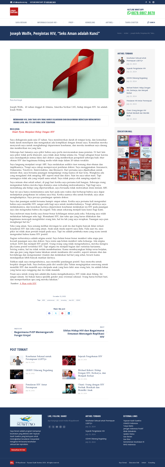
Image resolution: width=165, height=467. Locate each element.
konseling (64, 300)
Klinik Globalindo (129, 431)
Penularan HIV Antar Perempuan (36, 386)
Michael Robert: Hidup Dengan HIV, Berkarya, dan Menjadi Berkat (92, 373)
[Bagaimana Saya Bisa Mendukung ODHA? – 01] (134, 175)
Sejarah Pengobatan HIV (90, 356)
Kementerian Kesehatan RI (133, 442)
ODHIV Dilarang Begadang (39, 370)
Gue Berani (127, 436)
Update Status (128, 434)
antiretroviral (50, 300)
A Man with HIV (28, 283)
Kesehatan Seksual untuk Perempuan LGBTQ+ (38, 357)
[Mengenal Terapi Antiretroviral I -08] (123, 175)
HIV (58, 300)
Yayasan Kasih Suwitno (132, 420)
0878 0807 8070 (51, 2)
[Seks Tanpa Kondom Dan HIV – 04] (146, 164)
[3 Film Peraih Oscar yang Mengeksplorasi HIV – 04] (123, 141)
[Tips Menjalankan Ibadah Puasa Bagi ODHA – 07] (146, 141)
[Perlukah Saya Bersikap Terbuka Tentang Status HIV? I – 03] (123, 152)
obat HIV (71, 300)
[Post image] (16, 360)
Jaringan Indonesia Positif (133, 428)
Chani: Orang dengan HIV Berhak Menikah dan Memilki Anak (91, 387)
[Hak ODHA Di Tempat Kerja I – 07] (134, 164)
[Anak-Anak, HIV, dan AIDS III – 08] (146, 152)
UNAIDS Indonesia (130, 423)
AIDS (43, 300)
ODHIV (78, 300)
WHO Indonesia (129, 444)
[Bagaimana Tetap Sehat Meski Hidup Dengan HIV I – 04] (123, 164)
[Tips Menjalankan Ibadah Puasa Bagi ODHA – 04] (134, 141)
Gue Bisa (126, 439)
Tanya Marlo (128, 426)
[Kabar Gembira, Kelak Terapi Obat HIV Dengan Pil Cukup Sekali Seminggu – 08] (134, 152)
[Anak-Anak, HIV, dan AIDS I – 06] (146, 175)
